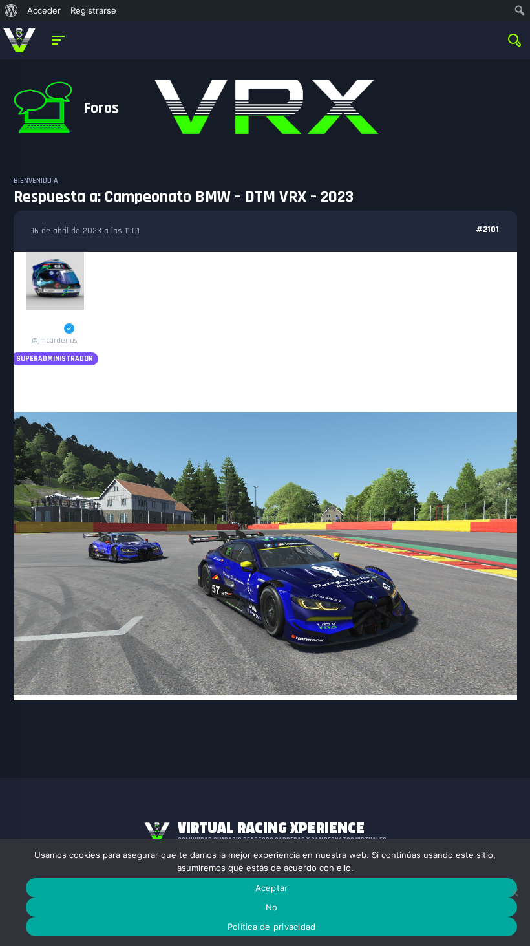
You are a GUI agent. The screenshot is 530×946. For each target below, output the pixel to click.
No (272, 907)
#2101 (487, 229)
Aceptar (271, 888)
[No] (513, 892)
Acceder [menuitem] (44, 10)
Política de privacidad (272, 926)
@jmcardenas (55, 340)
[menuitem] (11, 10)
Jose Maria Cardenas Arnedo (54, 324)
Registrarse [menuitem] (93, 10)
